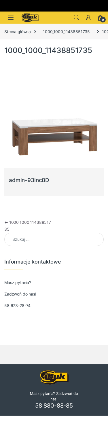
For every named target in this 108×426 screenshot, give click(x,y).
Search (76, 17)
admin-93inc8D (29, 180)
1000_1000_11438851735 (66, 31)
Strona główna (17, 31)
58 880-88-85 (54, 405)
